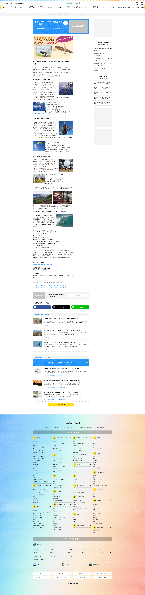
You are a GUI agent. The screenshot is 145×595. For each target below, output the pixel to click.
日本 (38, 564)
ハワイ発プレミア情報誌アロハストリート (55, 28)
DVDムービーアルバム (58, 479)
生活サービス (100, 489)
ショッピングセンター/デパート (40, 489)
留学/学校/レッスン (61, 504)
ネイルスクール (57, 519)
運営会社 (42, 573)
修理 (94, 447)
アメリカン (36, 445)
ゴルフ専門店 (76, 468)
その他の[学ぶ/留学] (58, 527)
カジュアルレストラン (38, 458)
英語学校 (55, 508)
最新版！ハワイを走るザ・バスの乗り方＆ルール (103, 93)
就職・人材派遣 (80, 525)
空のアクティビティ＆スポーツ (40, 515)
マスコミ (95, 506)
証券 (94, 481)
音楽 (54, 521)
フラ (78, 476)
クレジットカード (97, 479)
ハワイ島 (67, 564)
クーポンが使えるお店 (7, 3)
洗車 (94, 445)
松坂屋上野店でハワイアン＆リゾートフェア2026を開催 (103, 98)
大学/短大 (55, 513)
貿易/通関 (95, 519)
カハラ (35, 552)
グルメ (38, 437)
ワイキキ (36, 549)
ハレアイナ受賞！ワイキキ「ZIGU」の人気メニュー (103, 59)
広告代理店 (96, 508)
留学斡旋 (55, 525)
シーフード (36, 443)
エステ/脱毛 (56, 464)
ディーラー (96, 441)
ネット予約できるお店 (19, 3)
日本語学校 (56, 523)
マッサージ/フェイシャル (59, 517)
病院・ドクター (80, 514)
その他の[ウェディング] (78, 460)
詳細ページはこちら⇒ (39, 114)
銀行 (54, 481)
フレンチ (35, 472)
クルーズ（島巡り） (58, 450)
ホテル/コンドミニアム (62, 437)
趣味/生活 (35, 502)
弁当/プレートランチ (38, 452)
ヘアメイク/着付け (77, 449)
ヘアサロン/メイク (57, 462)
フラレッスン (76, 481)
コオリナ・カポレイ (70, 556)
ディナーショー (37, 475)
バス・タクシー (80, 485)
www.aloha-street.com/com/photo (43, 264)
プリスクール (56, 510)
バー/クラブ (36, 474)
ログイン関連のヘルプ (102, 573)
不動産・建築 (100, 527)
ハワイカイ (100, 556)
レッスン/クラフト (37, 517)
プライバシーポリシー (62, 577)
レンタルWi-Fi (76, 506)
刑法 (94, 466)
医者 (74, 517)
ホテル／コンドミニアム (59, 441)
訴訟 (94, 456)
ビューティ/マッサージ (62, 455)
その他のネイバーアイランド (100, 564)
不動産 (94, 532)
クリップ (65, 24)
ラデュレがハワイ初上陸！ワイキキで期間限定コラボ (103, 69)
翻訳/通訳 (95, 504)
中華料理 (35, 462)
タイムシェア (56, 445)
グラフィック (96, 511)
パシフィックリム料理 (38, 447)
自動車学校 (56, 515)
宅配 (34, 477)
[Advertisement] (102, 137)
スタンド (95, 443)
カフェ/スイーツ (37, 460)
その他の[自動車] (97, 449)
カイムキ (52, 552)
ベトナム (35, 466)
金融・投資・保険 (101, 472)
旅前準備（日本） (81, 496)
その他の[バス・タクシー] (79, 492)
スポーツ (35, 498)
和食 (34, 449)
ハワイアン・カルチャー (59, 511)
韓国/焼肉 (35, 464)
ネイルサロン (56, 460)
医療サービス (76, 521)
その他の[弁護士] (97, 468)
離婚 (94, 464)
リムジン (75, 456)
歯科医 (74, 519)
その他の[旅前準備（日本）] (80, 508)
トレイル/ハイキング (38, 523)
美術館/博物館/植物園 (38, 525)
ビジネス (99, 500)
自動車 (98, 437)
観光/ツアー (39, 506)
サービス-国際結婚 (57, 485)
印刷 (94, 510)
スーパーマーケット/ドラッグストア (42, 491)
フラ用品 (75, 479)
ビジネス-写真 (96, 513)
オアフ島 (39, 544)
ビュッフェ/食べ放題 (38, 450)
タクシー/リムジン (77, 489)
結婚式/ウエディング (82, 437)
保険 (94, 477)
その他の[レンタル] (57, 500)
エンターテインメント (38, 519)
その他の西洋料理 (37, 479)
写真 (74, 441)
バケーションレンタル (58, 443)
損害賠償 (95, 462)
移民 (94, 458)
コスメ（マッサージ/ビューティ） (61, 466)
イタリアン (36, 454)
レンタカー (56, 494)
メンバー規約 (102, 577)
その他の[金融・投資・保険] (100, 485)
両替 (54, 483)
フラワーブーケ (77, 447)
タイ (34, 468)
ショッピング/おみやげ (42, 485)
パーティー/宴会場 (77, 450)
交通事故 (95, 460)
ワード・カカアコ (70, 549)
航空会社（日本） (77, 510)
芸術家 (94, 515)
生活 (94, 496)
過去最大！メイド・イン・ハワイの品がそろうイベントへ (103, 64)
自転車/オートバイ (57, 496)
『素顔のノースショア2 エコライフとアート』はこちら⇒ (50, 287)
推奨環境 (82, 577)
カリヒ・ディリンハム (39, 556)
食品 (34, 496)
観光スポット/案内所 (38, 527)
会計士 (94, 475)
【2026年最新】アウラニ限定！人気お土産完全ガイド (103, 103)
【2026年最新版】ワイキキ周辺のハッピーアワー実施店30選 (103, 83)
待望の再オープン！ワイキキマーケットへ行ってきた (103, 54)
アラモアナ (52, 549)
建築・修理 (96, 531)
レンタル (59, 491)
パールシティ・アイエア (87, 556)
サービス (59, 476)
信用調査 (95, 517)
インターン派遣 (57, 529)
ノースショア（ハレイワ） (88, 549)
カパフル (84, 552)
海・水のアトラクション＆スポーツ (41, 512)
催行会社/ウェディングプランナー (81, 443)
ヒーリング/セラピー (58, 470)
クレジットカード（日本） (79, 502)
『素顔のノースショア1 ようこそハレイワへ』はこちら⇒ (50, 285)
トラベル (95, 492)
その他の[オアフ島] (38, 559)
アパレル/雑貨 (36, 493)
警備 (94, 521)
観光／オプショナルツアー (39, 510)
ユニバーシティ (101, 552)
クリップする (77, 295)
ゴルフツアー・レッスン (79, 471)
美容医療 (55, 468)
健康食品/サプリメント (58, 471)
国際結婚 (75, 445)
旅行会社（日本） (77, 500)
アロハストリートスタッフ (42, 577)
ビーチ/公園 (36, 521)
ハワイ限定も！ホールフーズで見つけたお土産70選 (103, 88)
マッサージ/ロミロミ (58, 458)
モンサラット (69, 552)
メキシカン (36, 470)
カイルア (99, 549)
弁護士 (98, 453)
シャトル (75, 490)
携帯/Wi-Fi (55, 498)
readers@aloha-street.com (59, 270)
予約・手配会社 (57, 449)
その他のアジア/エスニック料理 (40, 481)
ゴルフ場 (75, 470)
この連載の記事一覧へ (61, 404)
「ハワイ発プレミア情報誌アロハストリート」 (61, 363)
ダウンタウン (53, 556)
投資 (94, 483)
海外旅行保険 (76, 504)
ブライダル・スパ (77, 458)
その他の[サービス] (57, 487)
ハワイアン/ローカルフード (39, 456)
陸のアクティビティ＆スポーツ (40, 514)
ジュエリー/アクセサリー (39, 494)
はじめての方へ (62, 573)
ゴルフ (78, 464)
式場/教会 (75, 452)
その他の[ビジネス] (97, 523)
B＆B (54, 447)
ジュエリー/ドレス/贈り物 (79, 454)
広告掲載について (82, 573)
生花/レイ (35, 500)
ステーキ (35, 441)
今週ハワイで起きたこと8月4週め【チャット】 (103, 49)
